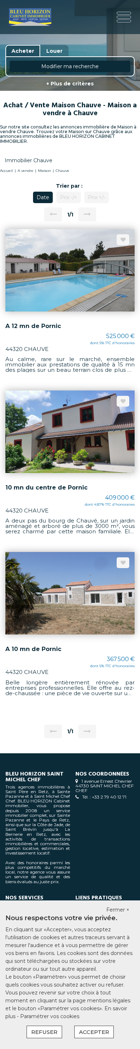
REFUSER (44, 1032)
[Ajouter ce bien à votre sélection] (123, 239)
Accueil (6, 170)
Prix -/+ (68, 197)
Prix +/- (96, 197)
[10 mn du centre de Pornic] (70, 431)
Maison (44, 170)
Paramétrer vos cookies (49, 1016)
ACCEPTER (94, 1032)
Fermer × (117, 910)
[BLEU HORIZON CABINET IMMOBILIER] (30, 17)
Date (43, 197)
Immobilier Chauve (28, 160)
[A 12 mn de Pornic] (70, 270)
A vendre (25, 170)
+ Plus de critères (70, 83)
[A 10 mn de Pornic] (70, 593)
